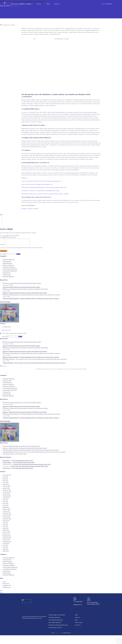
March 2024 (6, 484)
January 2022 (6, 534)
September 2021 (7, 541)
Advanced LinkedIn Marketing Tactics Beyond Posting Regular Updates (21, 287)
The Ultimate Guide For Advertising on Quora (15, 453)
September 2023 (7, 496)
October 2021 (6, 539)
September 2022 (7, 518)
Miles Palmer (6, 460)
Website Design (7, 274)
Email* (2, 238)
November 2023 (7, 492)
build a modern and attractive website (47, 200)
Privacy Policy (78, 622)
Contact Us (57, 4)
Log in (4, 581)
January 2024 (6, 488)
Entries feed (6, 583)
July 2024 (5, 477)
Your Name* (3, 236)
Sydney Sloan (6, 468)
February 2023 (6, 509)
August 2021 (6, 543)
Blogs (48, 4)
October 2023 (6, 494)
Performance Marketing (9, 267)
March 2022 (6, 530)
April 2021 (5, 549)
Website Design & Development (57, 615)
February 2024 (6, 486)
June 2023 (5, 501)
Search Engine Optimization (10, 269)
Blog (76, 620)
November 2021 (7, 537)
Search (1, 254)
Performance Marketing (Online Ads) (58, 625)
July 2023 (5, 499)
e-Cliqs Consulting (58, 632)
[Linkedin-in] (26, 622)
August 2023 (6, 497)
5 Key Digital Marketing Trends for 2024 (22, 460)
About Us (29, 4)
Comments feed (7, 585)
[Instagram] (33, 622)
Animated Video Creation (55, 627)
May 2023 (5, 503)
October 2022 (6, 516)
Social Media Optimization (10, 271)
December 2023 (7, 490)
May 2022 (5, 526)
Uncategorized (6, 272)
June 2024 (5, 478)
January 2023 (6, 511)
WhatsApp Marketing (8, 276)
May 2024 (5, 480)
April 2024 (5, 482)
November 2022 (7, 515)
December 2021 (7, 535)
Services (39, 4)
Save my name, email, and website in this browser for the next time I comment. (22, 247)
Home (21, 4)
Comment (2, 244)
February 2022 (6, 532)
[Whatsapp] (36, 622)
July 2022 (5, 522)
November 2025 (7, 475)
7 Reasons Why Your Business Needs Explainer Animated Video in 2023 (32, 464)
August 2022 (6, 520)
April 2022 (5, 528)
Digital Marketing (7, 263)
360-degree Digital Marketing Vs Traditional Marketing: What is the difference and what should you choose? (31, 298)
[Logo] (8, 3)
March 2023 (6, 507)
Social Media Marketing (55, 622)
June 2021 (5, 545)
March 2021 (6, 551)
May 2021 (5, 547)
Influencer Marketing (8, 265)
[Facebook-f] (23, 622)
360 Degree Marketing (8, 259)
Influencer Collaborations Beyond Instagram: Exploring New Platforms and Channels (25, 292)
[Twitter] (30, 622)
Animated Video (7, 261)
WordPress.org (6, 587)
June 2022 (5, 524)
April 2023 (5, 505)
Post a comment (4, 250)
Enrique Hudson (7, 462)
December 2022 (7, 513)
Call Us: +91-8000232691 (107, 3)
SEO (81, 200)
